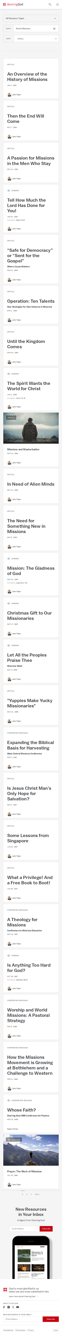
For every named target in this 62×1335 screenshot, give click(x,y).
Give (56, 1330)
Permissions (20, 1330)
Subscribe (46, 1229)
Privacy (31, 1330)
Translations (8, 1330)
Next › (37, 1194)
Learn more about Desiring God (22, 1296)
